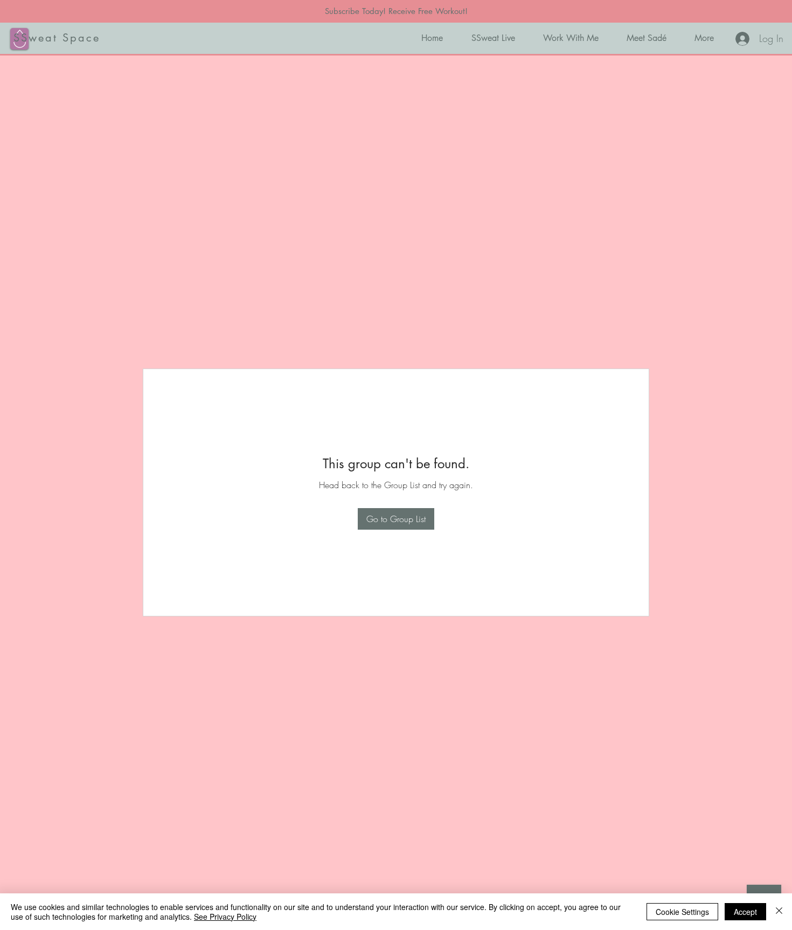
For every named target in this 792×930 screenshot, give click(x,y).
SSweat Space (56, 38)
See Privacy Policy (225, 916)
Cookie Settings (682, 911)
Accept (745, 911)
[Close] (779, 911)
